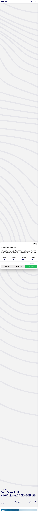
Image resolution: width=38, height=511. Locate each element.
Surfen (28, 501)
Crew (7, 501)
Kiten (17, 501)
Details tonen (32, 263)
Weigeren (7, 266)
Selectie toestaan (19, 266)
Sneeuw (24, 501)
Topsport (2, 503)
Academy (3, 501)
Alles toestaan (31, 266)
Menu (35, 1)
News (21, 501)
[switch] (14, 259)
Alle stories (4, 489)
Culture (10, 501)
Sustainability (33, 501)
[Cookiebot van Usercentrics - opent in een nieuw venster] (32, 244)
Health (14, 501)
